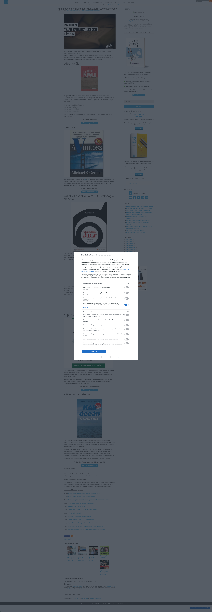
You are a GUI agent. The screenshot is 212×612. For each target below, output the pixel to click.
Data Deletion (96, 357)
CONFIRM (94, 351)
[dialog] (106, 306)
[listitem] (106, 283)
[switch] (126, 287)
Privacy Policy (115, 357)
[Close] (134, 255)
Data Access (106, 357)
